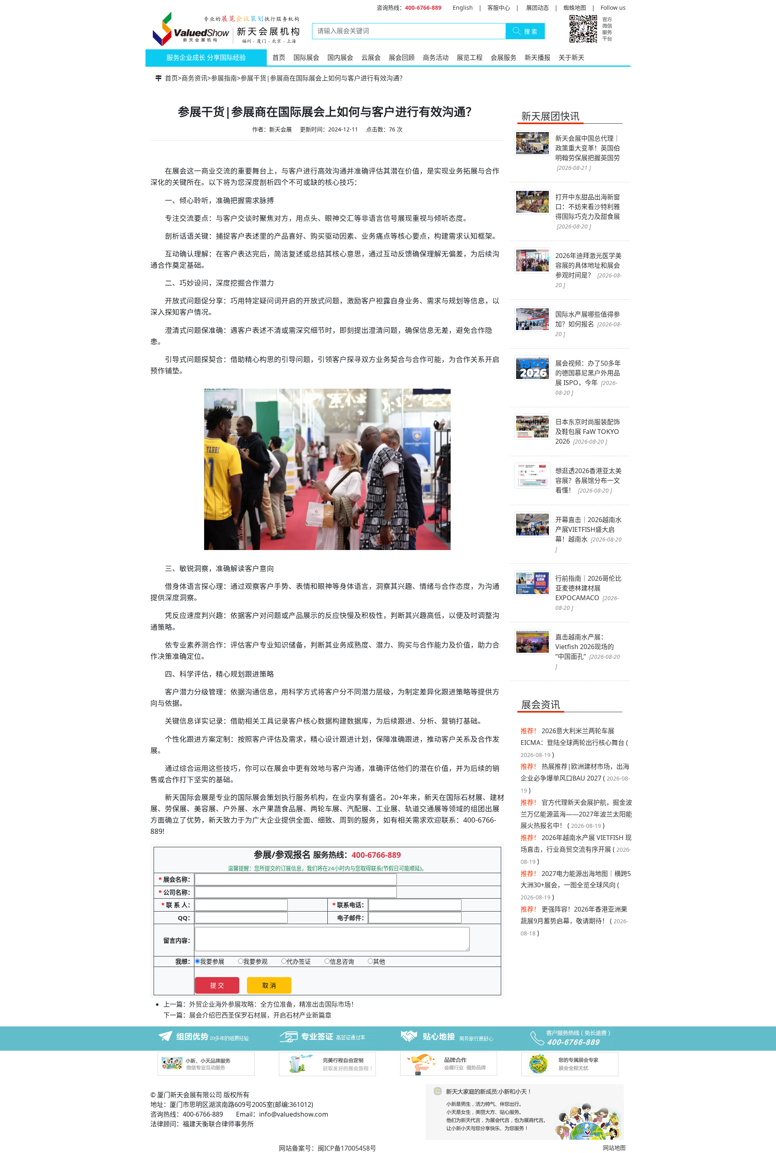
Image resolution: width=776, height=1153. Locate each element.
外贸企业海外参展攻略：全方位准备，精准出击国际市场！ (273, 1004)
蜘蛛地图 (574, 7)
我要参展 (212, 961)
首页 (278, 57)
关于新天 (571, 57)
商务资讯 (194, 78)
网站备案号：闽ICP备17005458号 (327, 1148)
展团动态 (537, 7)
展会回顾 (402, 57)
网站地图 (614, 1147)
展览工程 (470, 57)
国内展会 (340, 57)
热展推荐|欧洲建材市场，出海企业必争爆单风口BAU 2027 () (575, 778)
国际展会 (306, 57)
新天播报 (537, 57)
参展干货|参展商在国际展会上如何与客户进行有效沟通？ (323, 78)
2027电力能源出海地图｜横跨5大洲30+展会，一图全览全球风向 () (576, 885)
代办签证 (299, 961)
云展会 (371, 57)
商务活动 (436, 57)
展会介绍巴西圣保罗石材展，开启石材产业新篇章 (260, 1015)
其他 (379, 961)
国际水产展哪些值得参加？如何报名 (588, 324)
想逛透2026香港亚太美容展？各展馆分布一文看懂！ (588, 480)
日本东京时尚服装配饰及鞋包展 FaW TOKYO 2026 (587, 431)
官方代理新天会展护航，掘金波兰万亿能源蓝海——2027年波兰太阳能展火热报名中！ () (576, 814)
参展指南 (224, 78)
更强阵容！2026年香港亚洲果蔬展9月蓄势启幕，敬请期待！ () (574, 921)
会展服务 (504, 57)
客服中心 (498, 7)
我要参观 (255, 961)
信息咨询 (342, 961)
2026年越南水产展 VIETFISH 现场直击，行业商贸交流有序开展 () (576, 849)
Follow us (613, 7)
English (463, 7)
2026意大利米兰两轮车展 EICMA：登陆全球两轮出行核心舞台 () (574, 742)
